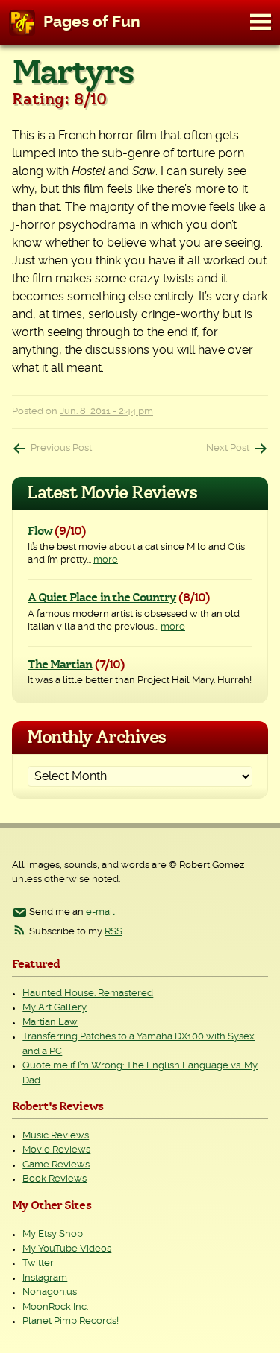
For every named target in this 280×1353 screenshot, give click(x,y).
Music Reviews (55, 1136)
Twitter (38, 1263)
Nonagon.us (49, 1292)
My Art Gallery (54, 1008)
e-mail (100, 912)
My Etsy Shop (52, 1234)
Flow (40, 531)
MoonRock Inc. (55, 1307)
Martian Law (50, 1022)
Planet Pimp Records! (70, 1321)
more (105, 560)
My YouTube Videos (66, 1249)
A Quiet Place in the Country (102, 597)
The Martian (60, 665)
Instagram (44, 1278)
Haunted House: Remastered (87, 993)
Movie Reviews (56, 1150)
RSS (113, 932)
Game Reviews (56, 1165)
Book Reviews (54, 1179)
